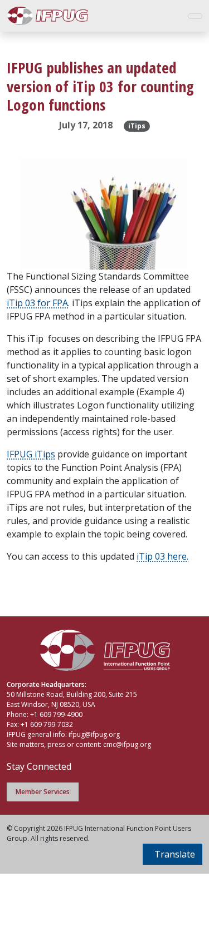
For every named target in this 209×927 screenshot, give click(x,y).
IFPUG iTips (31, 454)
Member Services (43, 791)
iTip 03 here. (162, 556)
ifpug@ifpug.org (94, 734)
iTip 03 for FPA (37, 303)
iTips (136, 126)
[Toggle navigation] (195, 16)
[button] (172, 854)
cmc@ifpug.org (127, 744)
